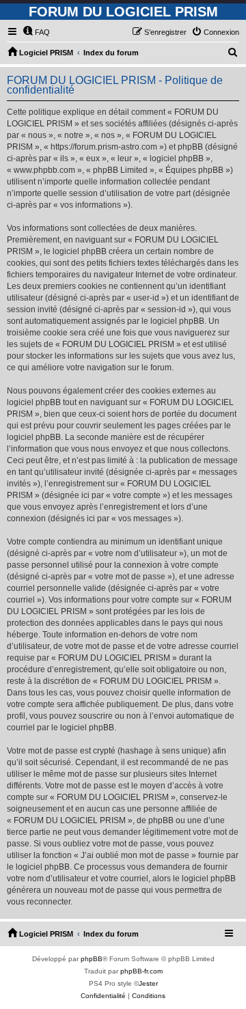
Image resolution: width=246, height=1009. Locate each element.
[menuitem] (36, 32)
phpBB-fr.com (141, 971)
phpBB (91, 959)
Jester (148, 983)
